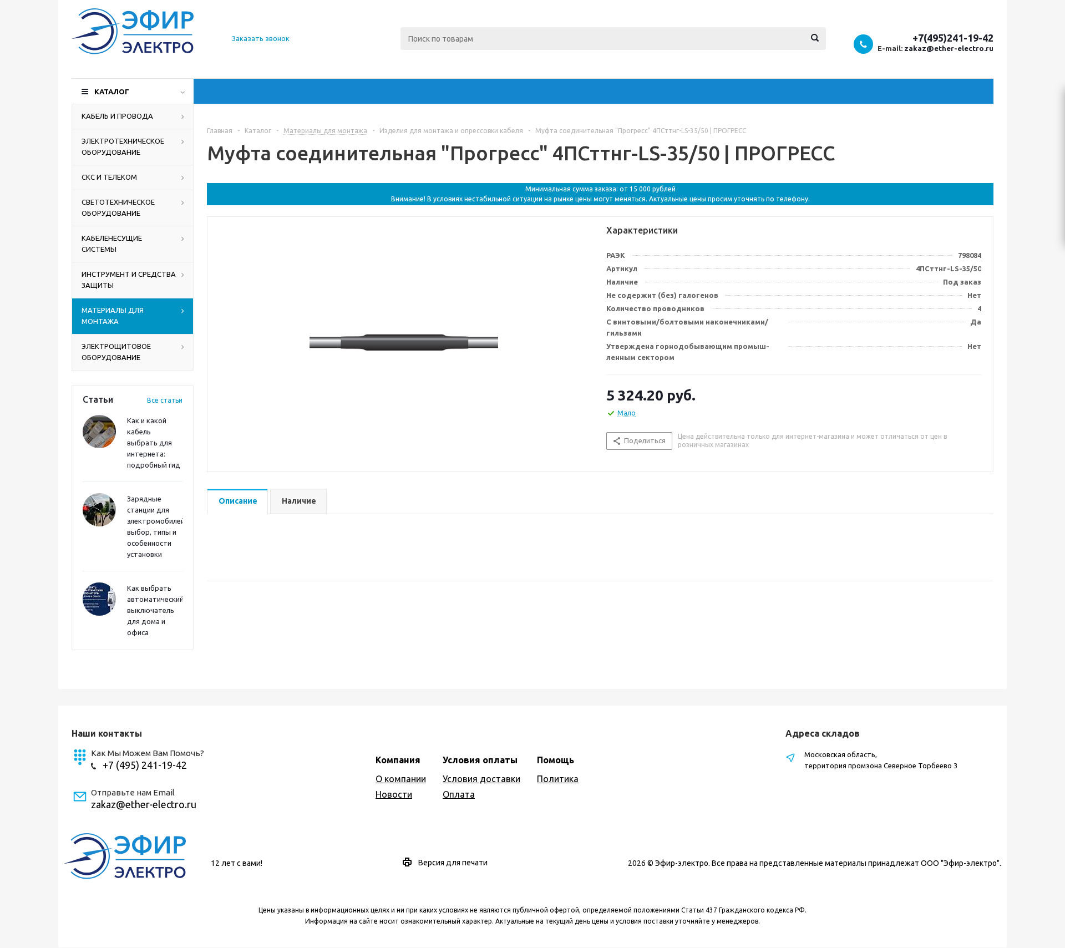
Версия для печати (453, 862)
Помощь (555, 760)
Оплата (459, 794)
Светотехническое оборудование (118, 207)
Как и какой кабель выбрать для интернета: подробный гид (153, 443)
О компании (401, 779)
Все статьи (164, 400)
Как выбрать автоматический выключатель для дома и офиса (155, 610)
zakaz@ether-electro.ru (948, 48)
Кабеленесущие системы (112, 243)
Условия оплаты (480, 760)
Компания (398, 760)
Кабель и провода (117, 116)
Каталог (111, 91)
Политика (558, 779)
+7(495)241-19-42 (952, 38)
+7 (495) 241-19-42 (145, 764)
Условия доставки (481, 779)
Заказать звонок (261, 38)
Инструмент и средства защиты (129, 279)
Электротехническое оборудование (123, 146)
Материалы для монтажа (113, 315)
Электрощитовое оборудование (116, 351)
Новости (394, 794)
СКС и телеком (109, 177)
